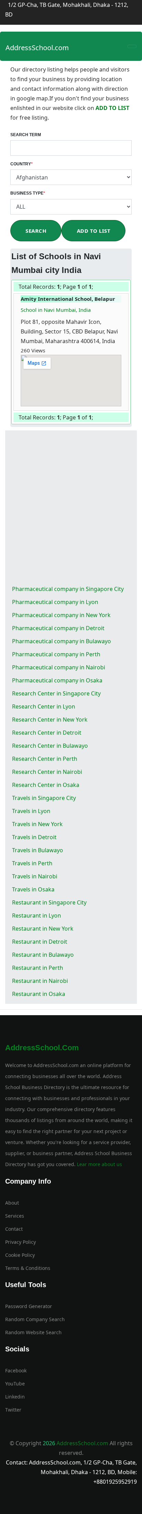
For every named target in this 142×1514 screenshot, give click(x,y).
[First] (93, 287)
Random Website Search (33, 1332)
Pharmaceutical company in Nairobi (58, 667)
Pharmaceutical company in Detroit (58, 628)
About (12, 1202)
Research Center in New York (50, 719)
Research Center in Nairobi (47, 772)
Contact (14, 1229)
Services (14, 1216)
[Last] (95, 287)
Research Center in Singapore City (56, 693)
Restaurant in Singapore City (49, 902)
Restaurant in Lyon (36, 915)
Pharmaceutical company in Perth (56, 654)
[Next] (94, 287)
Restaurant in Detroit (39, 941)
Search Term (25, 134)
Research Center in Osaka (45, 785)
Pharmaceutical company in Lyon (55, 602)
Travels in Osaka (33, 889)
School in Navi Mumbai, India (56, 309)
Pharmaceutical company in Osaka (57, 680)
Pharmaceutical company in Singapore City (68, 589)
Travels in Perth (32, 863)
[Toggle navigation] (132, 46)
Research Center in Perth (44, 759)
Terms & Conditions (27, 1268)
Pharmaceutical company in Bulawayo (61, 641)
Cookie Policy (20, 1255)
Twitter (13, 1409)
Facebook (16, 1370)
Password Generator (28, 1306)
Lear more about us (98, 1164)
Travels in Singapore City (44, 798)
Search (36, 230)
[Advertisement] (71, 508)
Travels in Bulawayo (37, 850)
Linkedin (15, 1396)
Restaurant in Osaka (38, 994)
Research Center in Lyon (43, 706)
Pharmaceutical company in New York (61, 615)
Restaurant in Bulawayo (43, 954)
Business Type (27, 193)
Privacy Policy (20, 1242)
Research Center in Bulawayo (50, 745)
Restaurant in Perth (37, 968)
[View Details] (48, 350)
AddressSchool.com (37, 47)
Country (21, 164)
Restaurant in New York (42, 928)
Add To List (94, 230)
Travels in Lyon (31, 811)
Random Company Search (35, 1319)
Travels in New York (37, 824)
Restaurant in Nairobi (40, 981)
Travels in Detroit (34, 837)
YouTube (15, 1383)
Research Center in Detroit (46, 732)
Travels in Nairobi (34, 876)
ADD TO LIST (112, 108)
